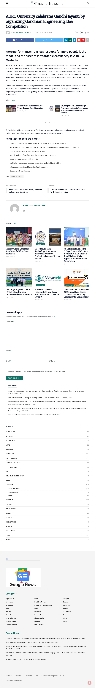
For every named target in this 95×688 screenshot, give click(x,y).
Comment (10, 321)
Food (8, 471)
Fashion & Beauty (12, 463)
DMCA (38, 676)
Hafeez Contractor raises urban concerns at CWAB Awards (28, 415)
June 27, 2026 (39, 300)
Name (8, 350)
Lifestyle (9, 485)
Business (9, 449)
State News (10, 531)
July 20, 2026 (68, 264)
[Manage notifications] (89, 683)
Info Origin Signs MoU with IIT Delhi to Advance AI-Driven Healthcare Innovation (19, 292)
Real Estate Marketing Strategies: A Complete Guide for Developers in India (34, 398)
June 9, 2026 (68, 300)
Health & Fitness (14, 489)
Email (8, 361)
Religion (9, 513)
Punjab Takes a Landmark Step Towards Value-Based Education (30, 107)
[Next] (49, 122)
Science (9, 517)
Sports (9, 526)
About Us (8, 676)
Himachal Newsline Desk (21, 32)
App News (9, 436)
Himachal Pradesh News (15, 476)
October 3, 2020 (38, 32)
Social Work (11, 522)
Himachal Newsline (16, 680)
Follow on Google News (50, 676)
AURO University (16, 176)
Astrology (10, 441)
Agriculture (11, 432)
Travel (10, 495)
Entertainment (12, 458)
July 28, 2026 (65, 115)
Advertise (18, 676)
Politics (9, 504)
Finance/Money (11, 467)
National (9, 500)
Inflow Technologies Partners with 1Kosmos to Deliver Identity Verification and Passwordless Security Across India (45, 638)
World (8, 540)
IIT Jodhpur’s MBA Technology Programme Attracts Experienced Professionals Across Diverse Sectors (74, 109)
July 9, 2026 (10, 297)
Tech (8, 535)
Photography (13, 492)
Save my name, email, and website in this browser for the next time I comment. (36, 371)
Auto (8, 445)
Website (52, 361)
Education (48, 32)
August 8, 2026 (22, 111)
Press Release (11, 509)
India (8, 480)
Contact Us (28, 676)
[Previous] (45, 122)
